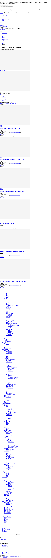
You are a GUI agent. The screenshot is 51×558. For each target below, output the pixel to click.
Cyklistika (6, 448)
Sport (3, 404)
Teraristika (4, 337)
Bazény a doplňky (7, 396)
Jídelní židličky (8, 455)
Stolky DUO (8, 318)
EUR (3, 23)
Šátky (7, 476)
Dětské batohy (6, 494)
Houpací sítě (10, 365)
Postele (5, 452)
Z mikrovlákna (10, 466)
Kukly (7, 475)
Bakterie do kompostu (7, 510)
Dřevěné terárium (9, 339)
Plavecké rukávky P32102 (7, 223)
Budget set (8, 300)
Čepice (7, 474)
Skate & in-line (6, 431)
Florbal (7, 423)
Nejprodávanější (5, 531)
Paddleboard (8, 436)
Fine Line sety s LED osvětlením (13, 305)
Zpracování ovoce (9, 373)
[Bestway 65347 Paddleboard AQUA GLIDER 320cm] (15, 279)
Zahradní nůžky (10, 381)
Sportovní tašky (6, 451)
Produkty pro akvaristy (6, 529)
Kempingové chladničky (12, 363)
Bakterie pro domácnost (6, 501)
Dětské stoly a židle (9, 461)
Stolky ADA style (9, 313)
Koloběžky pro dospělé (10, 449)
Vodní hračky (10, 435)
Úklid (7, 356)
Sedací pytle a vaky (7, 470)
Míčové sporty (6, 421)
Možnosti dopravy (5, 546)
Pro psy (5, 343)
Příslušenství (8, 398)
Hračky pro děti (9, 481)
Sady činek (10, 409)
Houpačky (10, 485)
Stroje (7, 387)
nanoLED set (8, 307)
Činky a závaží (8, 408)
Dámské (9, 439)
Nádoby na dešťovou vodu (10, 391)
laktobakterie (8, 504)
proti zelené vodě (9, 503)
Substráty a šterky (9, 333)
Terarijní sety (6, 340)
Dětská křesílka (8, 454)
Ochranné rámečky (9, 335)
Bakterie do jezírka (7, 502)
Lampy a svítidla (9, 390)
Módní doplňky (6, 472)
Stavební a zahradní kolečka (6, 403)
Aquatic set (8, 299)
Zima (5, 523)
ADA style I (10, 314)
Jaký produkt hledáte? (3, 28)
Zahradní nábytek (9, 362)
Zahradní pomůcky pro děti (10, 394)
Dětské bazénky (8, 397)
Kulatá (7, 297)
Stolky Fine (8, 311)
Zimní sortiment (8, 360)
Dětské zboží (4, 477)
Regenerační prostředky (8, 430)
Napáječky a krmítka (7, 348)
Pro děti (3, 530)
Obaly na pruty (8, 346)
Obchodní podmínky (5, 19)
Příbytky (5, 347)
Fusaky (7, 498)
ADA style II (10, 315)
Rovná (7, 295)
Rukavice (5, 515)
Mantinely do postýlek (11, 463)
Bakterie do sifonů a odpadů (8, 509)
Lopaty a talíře (10, 443)
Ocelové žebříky (11, 369)
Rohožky (7, 357)
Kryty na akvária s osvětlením (11, 323)
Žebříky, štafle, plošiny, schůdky (11, 367)
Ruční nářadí (10, 375)
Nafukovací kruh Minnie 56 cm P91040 (10, 128)
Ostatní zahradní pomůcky (10, 374)
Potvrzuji (1, 13)
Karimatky (8, 429)
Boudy (7, 344)
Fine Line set (8, 304)
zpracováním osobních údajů (9, 535)
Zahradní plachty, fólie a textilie (11, 384)
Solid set (7, 306)
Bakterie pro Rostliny (7, 513)
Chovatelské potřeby (5, 342)
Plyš (9, 467)
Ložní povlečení (9, 469)
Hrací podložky (6, 495)
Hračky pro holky (11, 482)
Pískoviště (10, 486)
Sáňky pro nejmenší (11, 445)
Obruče (11, 417)
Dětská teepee (8, 458)
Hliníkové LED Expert (14, 328)
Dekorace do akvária (9, 320)
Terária (5, 338)
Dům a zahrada (4, 349)
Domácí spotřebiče (9, 353)
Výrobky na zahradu (5, 527)
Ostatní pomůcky (9, 351)
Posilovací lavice (9, 415)
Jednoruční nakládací (11, 410)
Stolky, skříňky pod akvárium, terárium (10, 309)
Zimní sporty (6, 437)
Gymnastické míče (9, 414)
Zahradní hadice (12, 380)
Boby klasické (10, 441)
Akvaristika (4, 293)
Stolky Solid (8, 312)
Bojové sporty (6, 405)
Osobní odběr (4, 547)
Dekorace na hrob (7, 401)
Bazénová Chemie (9, 399)
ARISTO (10, 324)
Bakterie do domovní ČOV (8, 506)
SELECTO (10, 326)
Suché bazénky (8, 459)
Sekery (9, 383)
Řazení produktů (3, 102)
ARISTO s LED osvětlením (14, 325)
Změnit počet (2, 132)
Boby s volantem (11, 442)
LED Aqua (10, 332)
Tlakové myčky (10, 388)
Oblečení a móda (5, 471)
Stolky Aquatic (8, 316)
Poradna (3, 35)
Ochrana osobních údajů (6, 551)
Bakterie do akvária (7, 512)
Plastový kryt (10, 302)
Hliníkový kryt (10, 301)
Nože (9, 382)
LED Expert (10, 330)
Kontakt (3, 37)
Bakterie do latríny (7, 507)
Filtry (7, 322)
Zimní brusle (8, 438)
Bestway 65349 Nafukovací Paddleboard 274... (12, 251)
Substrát (9, 334)
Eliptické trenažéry (9, 413)
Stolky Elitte (8, 317)
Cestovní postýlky (11, 457)
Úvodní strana (4, 33)
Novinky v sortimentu (5, 528)
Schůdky (9, 370)
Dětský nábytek (7, 453)
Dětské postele (8, 460)
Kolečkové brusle (9, 432)
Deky (7, 465)
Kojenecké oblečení (9, 500)
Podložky (9, 418)
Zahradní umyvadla (9, 366)
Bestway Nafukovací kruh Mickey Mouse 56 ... (12, 191)
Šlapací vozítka (8, 492)
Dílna (5, 395)
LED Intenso (10, 331)
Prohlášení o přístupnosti (4, 556)
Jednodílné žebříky (11, 372)
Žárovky (7, 355)
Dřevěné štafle (10, 371)
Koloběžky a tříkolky (9, 488)
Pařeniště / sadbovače (9, 386)
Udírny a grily (8, 361)
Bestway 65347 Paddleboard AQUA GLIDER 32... (13, 281)
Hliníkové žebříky (11, 368)
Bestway (1, 94)
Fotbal (7, 424)
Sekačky (9, 389)
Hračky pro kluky (11, 483)
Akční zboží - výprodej (6, 516)
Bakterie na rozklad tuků (8, 508)
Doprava (3, 36)
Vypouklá (7, 296)
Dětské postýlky (9, 456)
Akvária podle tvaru (7, 294)
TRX (9, 419)
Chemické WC (6, 400)
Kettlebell (10, 411)
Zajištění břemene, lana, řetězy (15, 377)
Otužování (6, 402)
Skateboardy (8, 433)
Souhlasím (6, 5)
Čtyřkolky (10, 493)
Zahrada (5, 358)
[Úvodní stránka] (3, 26)
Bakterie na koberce (7, 511)
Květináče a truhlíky (9, 385)
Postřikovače (12, 379)
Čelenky (7, 473)
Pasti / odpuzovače (9, 393)
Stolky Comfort (8, 310)
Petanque (7, 426)
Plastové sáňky (10, 444)
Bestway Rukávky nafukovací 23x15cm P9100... (12, 159)
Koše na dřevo (10, 352)
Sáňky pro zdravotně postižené (13, 446)
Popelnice (7, 392)
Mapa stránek (19, 556)
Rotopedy (7, 420)
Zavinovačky (8, 497)
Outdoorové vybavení (7, 427)
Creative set (8, 303)
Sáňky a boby (8, 440)
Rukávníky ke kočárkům (10, 479)
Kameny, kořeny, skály (12, 321)
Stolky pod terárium (7, 341)
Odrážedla (8, 491)
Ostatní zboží (8, 468)
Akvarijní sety (6, 298)
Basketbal (7, 422)
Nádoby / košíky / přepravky (10, 359)
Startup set (8, 308)
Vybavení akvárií (7, 319)
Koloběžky (10, 489)
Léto (5, 522)
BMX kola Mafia (9, 450)
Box (7, 406)
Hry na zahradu (8, 484)
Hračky (5, 480)
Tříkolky (9, 490)
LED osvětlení (8, 329)
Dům (5, 520)
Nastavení (2, 5)
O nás (3, 20)
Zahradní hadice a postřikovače (13, 378)
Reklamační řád (4, 552)
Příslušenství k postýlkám (10, 462)
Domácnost (6, 350)
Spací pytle (8, 428)
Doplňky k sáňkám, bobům (12, 447)
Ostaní (9, 376)
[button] (1, 22)
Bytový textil (6, 464)
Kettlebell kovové (13, 412)
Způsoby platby (4, 545)
